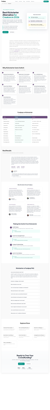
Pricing (24, 1)
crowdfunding (15, 51)
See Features (29, 363)
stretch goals (17, 49)
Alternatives (5, 3)
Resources (32, 1)
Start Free (45, 1)
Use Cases (20, 1)
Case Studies (28, 1)
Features (16, 1)
